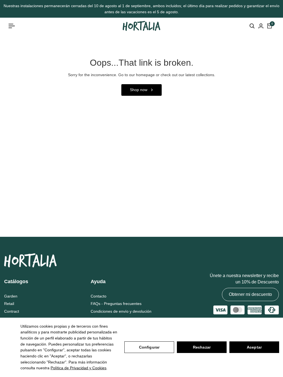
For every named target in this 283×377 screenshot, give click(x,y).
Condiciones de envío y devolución (121, 311)
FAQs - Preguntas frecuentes (116, 303)
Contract (11, 311)
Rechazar (202, 347)
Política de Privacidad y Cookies (78, 368)
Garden (10, 296)
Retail (9, 303)
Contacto (98, 296)
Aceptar (254, 347)
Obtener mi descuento (250, 294)
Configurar (149, 347)
